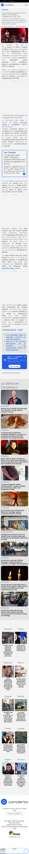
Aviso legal (7, 821)
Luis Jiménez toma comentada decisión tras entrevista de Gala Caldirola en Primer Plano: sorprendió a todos (21, 781)
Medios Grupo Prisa (14, 837)
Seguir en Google (14, 366)
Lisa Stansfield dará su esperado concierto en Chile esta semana (16, 337)
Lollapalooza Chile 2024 (9, 330)
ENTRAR (4, 1)
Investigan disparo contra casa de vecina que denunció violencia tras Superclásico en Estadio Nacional (21, 716)
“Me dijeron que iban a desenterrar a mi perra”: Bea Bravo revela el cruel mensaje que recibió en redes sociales (8, 717)
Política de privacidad (18, 821)
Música (21, 330)
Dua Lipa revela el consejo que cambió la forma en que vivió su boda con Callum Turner (8, 748)
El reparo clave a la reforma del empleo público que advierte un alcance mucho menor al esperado (21, 683)
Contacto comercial (14, 813)
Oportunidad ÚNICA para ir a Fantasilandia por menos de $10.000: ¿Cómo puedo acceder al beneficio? (21, 749)
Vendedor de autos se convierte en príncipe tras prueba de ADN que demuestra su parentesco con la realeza (8, 780)
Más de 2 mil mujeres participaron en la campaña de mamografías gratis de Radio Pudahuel (16, 345)
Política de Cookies (14, 823)
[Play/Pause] (26, 851)
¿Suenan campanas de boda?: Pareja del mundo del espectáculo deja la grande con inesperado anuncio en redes (8, 684)
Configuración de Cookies (14, 825)
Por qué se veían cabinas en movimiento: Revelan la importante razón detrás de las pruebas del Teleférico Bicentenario (8, 650)
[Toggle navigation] (26, 5)
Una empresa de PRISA (14, 833)
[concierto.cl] (7, 5)
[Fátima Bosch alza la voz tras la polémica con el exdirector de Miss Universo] (21, 638)
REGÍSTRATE (12, 1)
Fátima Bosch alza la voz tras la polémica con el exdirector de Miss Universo (21, 647)
